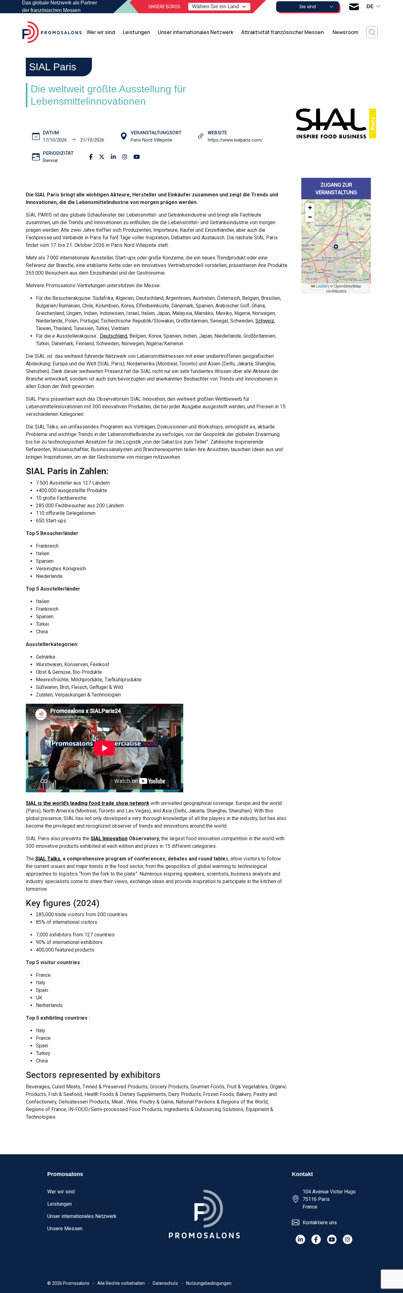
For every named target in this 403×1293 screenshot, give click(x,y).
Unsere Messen (64, 1229)
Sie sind (307, 6)
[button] (310, 208)
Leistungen (136, 32)
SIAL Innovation (109, 839)
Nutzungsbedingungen (208, 1283)
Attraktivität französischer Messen (283, 32)
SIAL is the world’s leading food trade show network (87, 803)
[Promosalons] (52, 32)
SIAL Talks (47, 859)
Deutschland (113, 336)
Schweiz (264, 321)
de (370, 6)
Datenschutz (165, 1283)
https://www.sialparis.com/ (235, 140)
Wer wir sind (101, 32)
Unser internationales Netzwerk (195, 32)
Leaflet (321, 285)
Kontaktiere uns (320, 1223)
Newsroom (345, 32)
